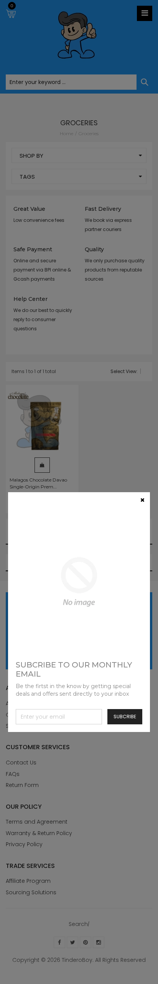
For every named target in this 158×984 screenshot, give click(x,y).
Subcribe (125, 716)
